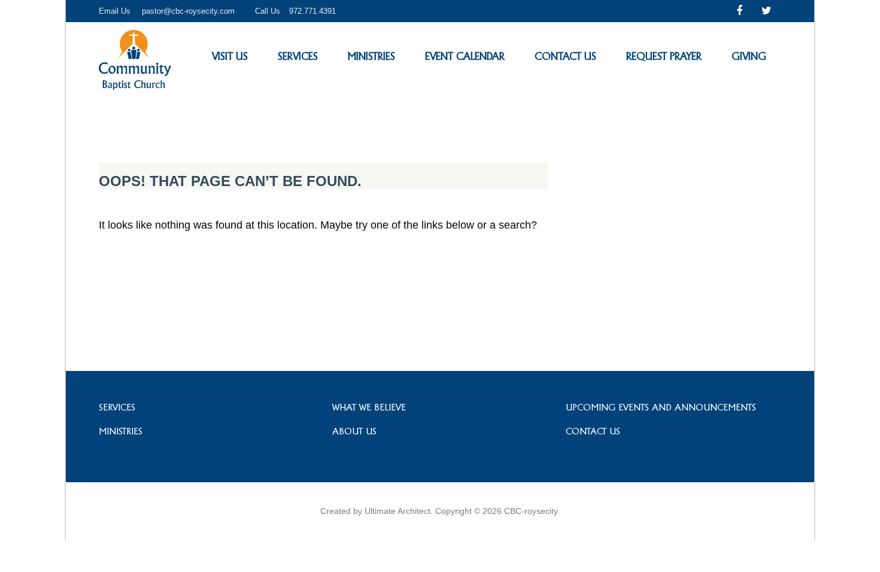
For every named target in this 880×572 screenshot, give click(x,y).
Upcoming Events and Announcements (661, 407)
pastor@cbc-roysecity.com (188, 11)
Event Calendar (465, 56)
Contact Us (565, 56)
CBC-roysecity (530, 511)
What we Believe (369, 407)
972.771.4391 (312, 11)
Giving (749, 56)
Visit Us (230, 56)
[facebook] (739, 11)
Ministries (371, 56)
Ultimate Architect (397, 511)
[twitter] (766, 11)
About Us (354, 431)
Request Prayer (664, 56)
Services (298, 56)
